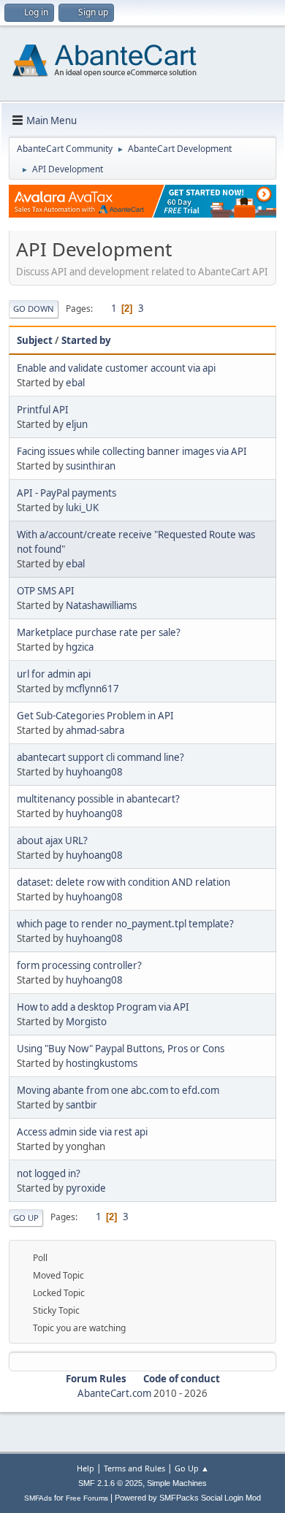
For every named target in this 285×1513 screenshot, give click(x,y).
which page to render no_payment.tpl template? (125, 923)
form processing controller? (79, 965)
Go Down (33, 308)
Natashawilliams (101, 605)
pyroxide (86, 1188)
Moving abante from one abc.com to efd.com (118, 1090)
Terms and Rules (134, 1468)
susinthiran (90, 465)
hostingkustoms (101, 1063)
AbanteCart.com (114, 1393)
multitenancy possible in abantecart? (98, 798)
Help (85, 1468)
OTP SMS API (46, 590)
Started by (86, 340)
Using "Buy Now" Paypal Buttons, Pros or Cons (120, 1048)
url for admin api (54, 674)
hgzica (80, 647)
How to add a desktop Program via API (103, 1007)
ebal (75, 382)
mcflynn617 (92, 688)
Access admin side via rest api (82, 1131)
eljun (77, 424)
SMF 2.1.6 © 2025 (110, 1483)
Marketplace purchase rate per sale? (98, 632)
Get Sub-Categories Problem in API (95, 715)
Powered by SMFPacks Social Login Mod (188, 1497)
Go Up (26, 1217)
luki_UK (82, 507)
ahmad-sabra (95, 730)
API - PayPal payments (66, 492)
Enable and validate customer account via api (116, 368)
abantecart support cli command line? (100, 757)
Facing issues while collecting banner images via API (132, 451)
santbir (81, 1104)
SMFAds (38, 1498)
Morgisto (86, 1021)
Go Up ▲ (192, 1468)
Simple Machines (177, 1483)
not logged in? (48, 1173)
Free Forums (87, 1498)
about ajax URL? (52, 840)
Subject (35, 340)
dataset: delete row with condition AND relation (123, 882)
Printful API (43, 409)
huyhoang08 (94, 771)
